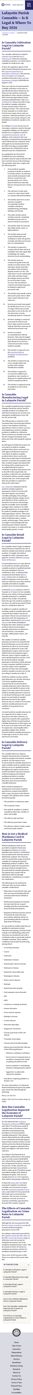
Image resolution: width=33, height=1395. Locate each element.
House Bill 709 (16, 1183)
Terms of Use (16, 1383)
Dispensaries (16, 1352)
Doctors (16, 1359)
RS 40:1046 (22, 850)
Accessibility (16, 1393)
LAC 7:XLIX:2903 (7, 487)
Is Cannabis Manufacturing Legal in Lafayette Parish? (15, 1278)
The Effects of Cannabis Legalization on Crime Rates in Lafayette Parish (14, 1318)
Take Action (16, 1346)
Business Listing (16, 1366)
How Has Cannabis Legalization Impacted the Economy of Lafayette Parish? (15, 1308)
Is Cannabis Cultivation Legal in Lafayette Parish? (15, 1271)
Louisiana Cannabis (8, 33)
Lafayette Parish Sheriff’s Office (16, 1236)
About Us (16, 1372)
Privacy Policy (16, 1379)
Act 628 (14, 126)
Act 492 (14, 76)
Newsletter (16, 1362)
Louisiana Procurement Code (12, 135)
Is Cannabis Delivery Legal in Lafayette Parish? (14, 1293)
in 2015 (18, 61)
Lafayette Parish (8, 56)
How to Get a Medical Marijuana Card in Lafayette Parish (15, 1300)
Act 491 (6, 76)
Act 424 (13, 590)
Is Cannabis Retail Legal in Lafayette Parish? (13, 1285)
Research (16, 1369)
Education (16, 1349)
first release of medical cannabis (17, 1225)
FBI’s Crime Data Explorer (14, 1238)
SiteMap (16, 1389)
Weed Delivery (16, 1356)
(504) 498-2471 (18, 5)
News (16, 1342)
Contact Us (16, 1376)
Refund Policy (16, 1386)
